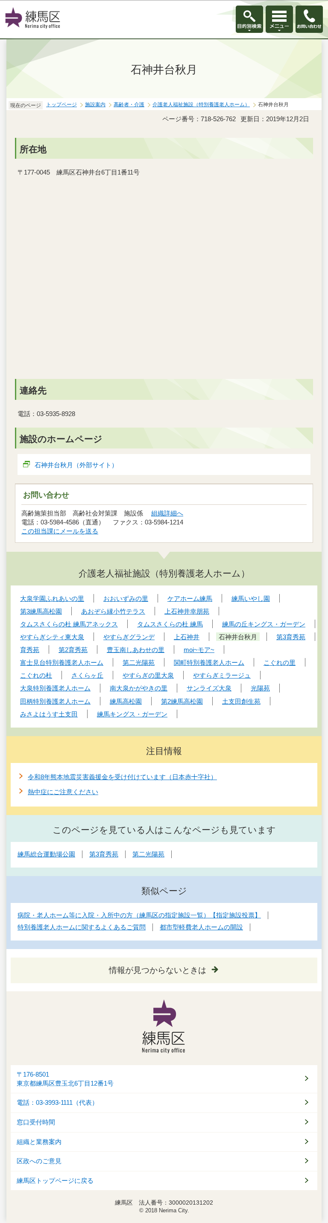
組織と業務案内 (39, 1142)
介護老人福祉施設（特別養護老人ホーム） (201, 105)
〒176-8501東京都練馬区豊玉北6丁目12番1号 (65, 1079)
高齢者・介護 (129, 105)
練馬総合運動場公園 (46, 854)
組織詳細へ (167, 513)
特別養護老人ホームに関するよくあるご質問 (82, 927)
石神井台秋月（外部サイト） (76, 465)
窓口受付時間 (36, 1122)
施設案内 (95, 105)
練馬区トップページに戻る (55, 1180)
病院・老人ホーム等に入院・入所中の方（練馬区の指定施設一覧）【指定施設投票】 (139, 915)
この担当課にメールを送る (59, 531)
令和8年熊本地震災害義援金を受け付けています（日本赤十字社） (122, 776)
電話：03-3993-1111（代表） (57, 1102)
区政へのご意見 (39, 1161)
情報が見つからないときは (157, 970)
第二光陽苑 (148, 854)
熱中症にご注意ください (63, 791)
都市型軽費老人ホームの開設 (201, 927)
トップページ (61, 105)
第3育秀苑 (103, 854)
